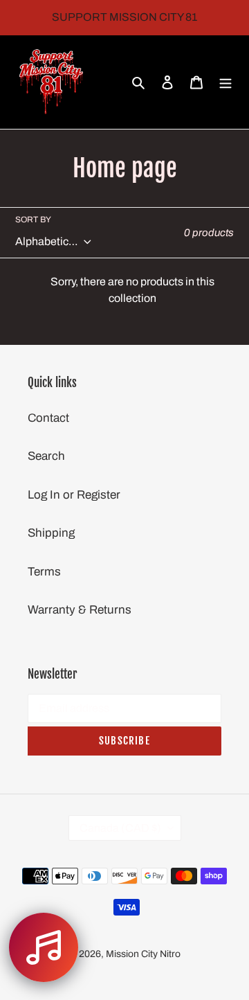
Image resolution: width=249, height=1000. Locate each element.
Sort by (33, 219)
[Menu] (225, 82)
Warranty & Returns (79, 609)
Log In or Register (74, 494)
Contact (48, 418)
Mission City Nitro (143, 954)
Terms (44, 571)
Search (46, 456)
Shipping (51, 532)
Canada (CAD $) (120, 828)
